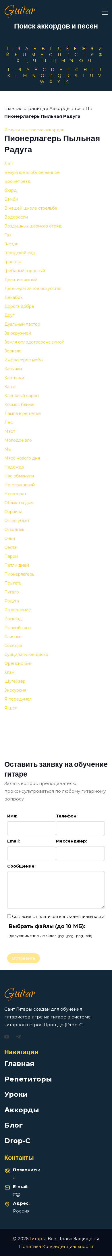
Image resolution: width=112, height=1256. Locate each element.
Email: (13, 841)
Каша (10, 386)
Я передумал (18, 699)
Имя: (12, 816)
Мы (7, 449)
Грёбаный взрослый (24, 270)
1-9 (15, 48)
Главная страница (24, 108)
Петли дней (16, 565)
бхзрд (10, 190)
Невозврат (15, 493)
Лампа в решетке (22, 413)
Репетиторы (28, 1079)
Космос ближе (19, 404)
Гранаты (12, 261)
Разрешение (17, 609)
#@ (16, 1194)
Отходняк (14, 529)
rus (78, 108)
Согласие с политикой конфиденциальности (57, 916)
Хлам (9, 672)
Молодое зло (18, 440)
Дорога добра (19, 306)
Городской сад (19, 252)
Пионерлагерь (19, 574)
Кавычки (13, 368)
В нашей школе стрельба (30, 208)
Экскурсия (15, 690)
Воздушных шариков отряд (32, 226)
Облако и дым (19, 502)
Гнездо (11, 243)
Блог (13, 1125)
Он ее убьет (17, 520)
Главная (19, 1063)
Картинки (14, 377)
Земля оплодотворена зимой (34, 342)
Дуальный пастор (22, 324)
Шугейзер (15, 681)
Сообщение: (21, 866)
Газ (7, 235)
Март (9, 431)
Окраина (13, 511)
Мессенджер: (71, 841)
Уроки (16, 1094)
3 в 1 (8, 163)
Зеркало (13, 351)
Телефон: (67, 816)
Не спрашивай (19, 484)
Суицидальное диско (26, 654)
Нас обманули (19, 476)
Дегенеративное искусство (32, 288)
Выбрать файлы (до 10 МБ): (47, 926)
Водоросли (16, 217)
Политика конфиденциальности (56, 1246)
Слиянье (13, 636)
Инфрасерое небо (23, 360)
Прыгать (12, 583)
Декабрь (13, 297)
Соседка (13, 645)
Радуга (11, 601)
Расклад (13, 618)
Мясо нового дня (22, 458)
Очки (9, 538)
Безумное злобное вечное (32, 172)
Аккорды (59, 108)
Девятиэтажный (20, 279)
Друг (9, 315)
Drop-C (17, 1140)
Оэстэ (10, 547)
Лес (8, 422)
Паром (11, 556)
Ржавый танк (17, 627)
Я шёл (10, 708)
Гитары (38, 1238)
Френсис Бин (18, 663)
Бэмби (11, 199)
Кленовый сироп (21, 395)
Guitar (19, 11)
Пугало (11, 592)
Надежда (14, 467)
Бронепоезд (17, 181)
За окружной (17, 333)
